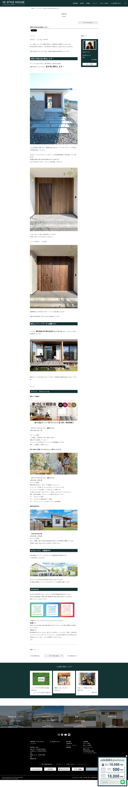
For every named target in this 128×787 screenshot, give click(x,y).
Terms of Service (12, 778)
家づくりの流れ (87, 745)
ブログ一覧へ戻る (87, 22)
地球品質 (75, 3)
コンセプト (33, 743)
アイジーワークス (88, 747)
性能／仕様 (86, 749)
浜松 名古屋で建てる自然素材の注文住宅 (91, 777)
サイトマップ (82, 764)
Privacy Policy (4, 778)
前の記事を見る (35, 655)
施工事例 (68, 741)
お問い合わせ (70, 764)
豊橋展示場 (33, 758)
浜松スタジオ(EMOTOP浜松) (38, 749)
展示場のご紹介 (34, 747)
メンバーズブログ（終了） (90, 753)
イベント (94, 3)
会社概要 (85, 741)
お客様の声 (69, 743)
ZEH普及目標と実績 (88, 751)
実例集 (88, 3)
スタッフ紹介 (89, 64)
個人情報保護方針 (47, 764)
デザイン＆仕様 (104, 3)
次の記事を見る (72, 655)
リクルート (59, 764)
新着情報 (68, 747)
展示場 (82, 3)
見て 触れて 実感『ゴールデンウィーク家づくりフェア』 (46, 449)
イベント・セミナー (71, 745)
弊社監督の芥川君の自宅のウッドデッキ (49, 331)
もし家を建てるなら (116, 3)
